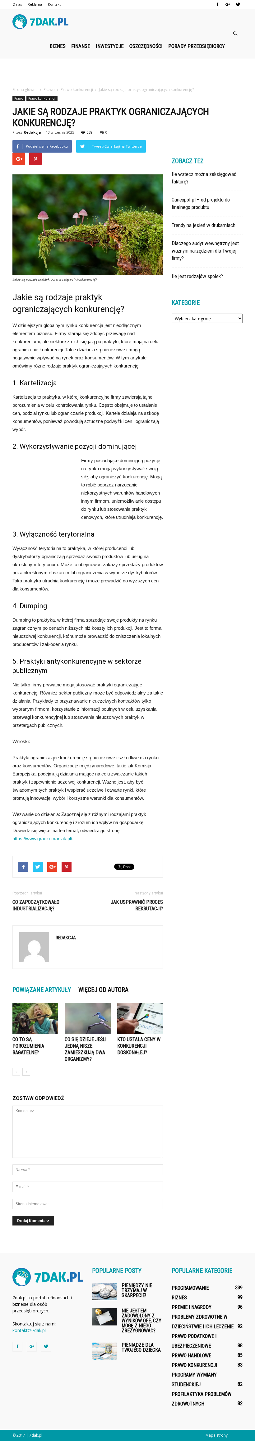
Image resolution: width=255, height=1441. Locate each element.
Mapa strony (217, 1435)
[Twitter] (238, 4)
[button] (235, 33)
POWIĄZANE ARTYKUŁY (41, 989)
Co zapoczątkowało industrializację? (35, 905)
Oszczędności (146, 46)
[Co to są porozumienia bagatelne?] (35, 1018)
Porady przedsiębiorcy (196, 46)
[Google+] (227, 4)
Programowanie (190, 1288)
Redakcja (32, 132)
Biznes (58, 46)
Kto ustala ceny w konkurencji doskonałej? (138, 1045)
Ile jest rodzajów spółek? (197, 276)
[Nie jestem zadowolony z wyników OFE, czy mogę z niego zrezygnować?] (104, 1316)
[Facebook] (217, 4)
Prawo (18, 98)
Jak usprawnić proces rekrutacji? (137, 905)
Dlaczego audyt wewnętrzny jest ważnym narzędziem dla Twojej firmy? (205, 250)
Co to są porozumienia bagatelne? (28, 1045)
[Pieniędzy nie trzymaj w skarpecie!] (104, 1291)
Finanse (80, 46)
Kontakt (54, 4)
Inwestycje (110, 46)
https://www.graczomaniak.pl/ (42, 838)
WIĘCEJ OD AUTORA (103, 989)
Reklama (35, 4)
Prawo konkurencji (42, 98)
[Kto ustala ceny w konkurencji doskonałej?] (140, 1018)
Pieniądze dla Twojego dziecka (141, 1347)
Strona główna (25, 89)
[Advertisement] (127, 72)
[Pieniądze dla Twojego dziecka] (104, 1351)
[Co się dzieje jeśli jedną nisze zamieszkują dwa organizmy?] (87, 1018)
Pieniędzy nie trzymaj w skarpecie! (137, 1290)
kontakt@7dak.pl (29, 1330)
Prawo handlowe (191, 1355)
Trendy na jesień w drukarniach (203, 225)
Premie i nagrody (191, 1307)
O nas (17, 4)
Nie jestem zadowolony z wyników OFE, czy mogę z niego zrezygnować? (141, 1321)
